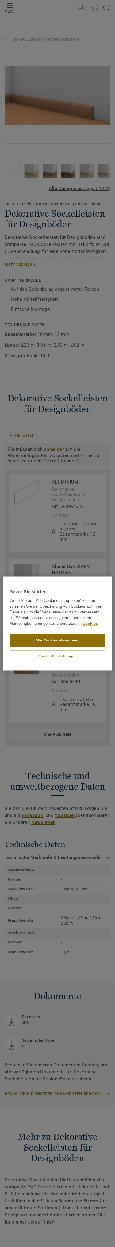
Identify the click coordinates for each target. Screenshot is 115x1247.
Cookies (90, 624)
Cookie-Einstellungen (57, 656)
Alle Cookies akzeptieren (58, 640)
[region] (57, 623)
